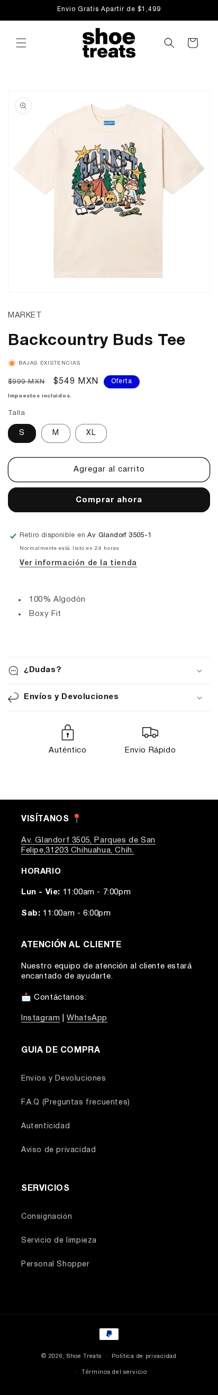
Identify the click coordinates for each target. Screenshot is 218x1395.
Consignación (46, 1216)
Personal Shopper (55, 1264)
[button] (21, 43)
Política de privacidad (144, 1356)
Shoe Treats (84, 1355)
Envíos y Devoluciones (63, 1078)
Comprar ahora (109, 500)
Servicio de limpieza (59, 1240)
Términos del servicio (114, 1372)
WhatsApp (87, 1018)
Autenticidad (45, 1126)
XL (91, 433)
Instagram (40, 1018)
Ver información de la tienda (78, 563)
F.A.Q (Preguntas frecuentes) (75, 1102)
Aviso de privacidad (58, 1150)
